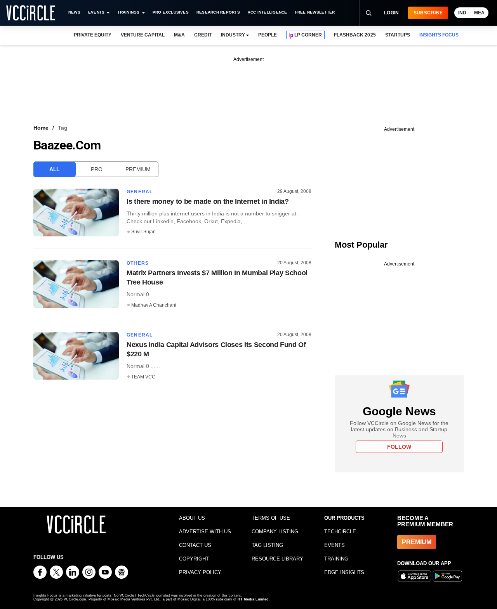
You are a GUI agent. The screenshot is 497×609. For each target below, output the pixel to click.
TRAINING (336, 559)
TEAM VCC (143, 377)
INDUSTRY (233, 35)
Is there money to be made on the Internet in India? (208, 201)
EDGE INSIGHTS (344, 572)
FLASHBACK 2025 (354, 35)
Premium (137, 169)
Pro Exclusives (171, 12)
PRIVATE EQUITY (92, 35)
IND (462, 13)
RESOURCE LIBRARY (277, 559)
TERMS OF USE (271, 518)
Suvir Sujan (143, 231)
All (54, 169)
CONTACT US (195, 545)
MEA (479, 13)
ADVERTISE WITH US (205, 531)
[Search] (368, 13)
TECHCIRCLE (340, 531)
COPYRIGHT (194, 559)
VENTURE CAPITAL (142, 35)
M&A (179, 35)
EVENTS (334, 545)
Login (391, 13)
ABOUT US (192, 518)
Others (138, 263)
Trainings (128, 12)
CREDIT (203, 35)
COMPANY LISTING (275, 531)
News (74, 12)
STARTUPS (397, 35)
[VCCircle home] (30, 13)
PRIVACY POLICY (200, 572)
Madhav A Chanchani (153, 305)
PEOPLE (267, 35)
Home (41, 128)
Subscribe (428, 13)
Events (96, 12)
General (140, 191)
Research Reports (218, 12)
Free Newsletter (315, 12)
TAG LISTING (267, 545)
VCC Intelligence (267, 12)
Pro (96, 169)
